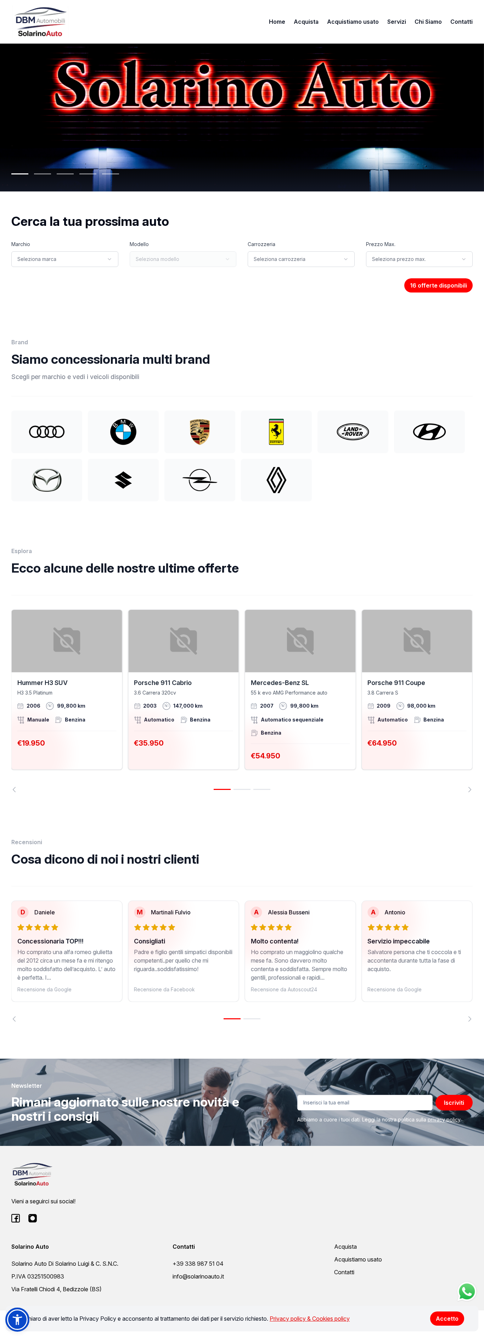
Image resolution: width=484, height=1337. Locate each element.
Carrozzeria (261, 244)
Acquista (306, 21)
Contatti (461, 21)
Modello (139, 244)
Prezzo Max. (380, 244)
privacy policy (444, 1119)
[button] (17, 1319)
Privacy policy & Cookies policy (310, 1318)
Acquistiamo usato (353, 21)
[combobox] (64, 259)
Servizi (396, 21)
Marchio (20, 244)
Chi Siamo (428, 21)
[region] (242, 700)
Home (277, 21)
